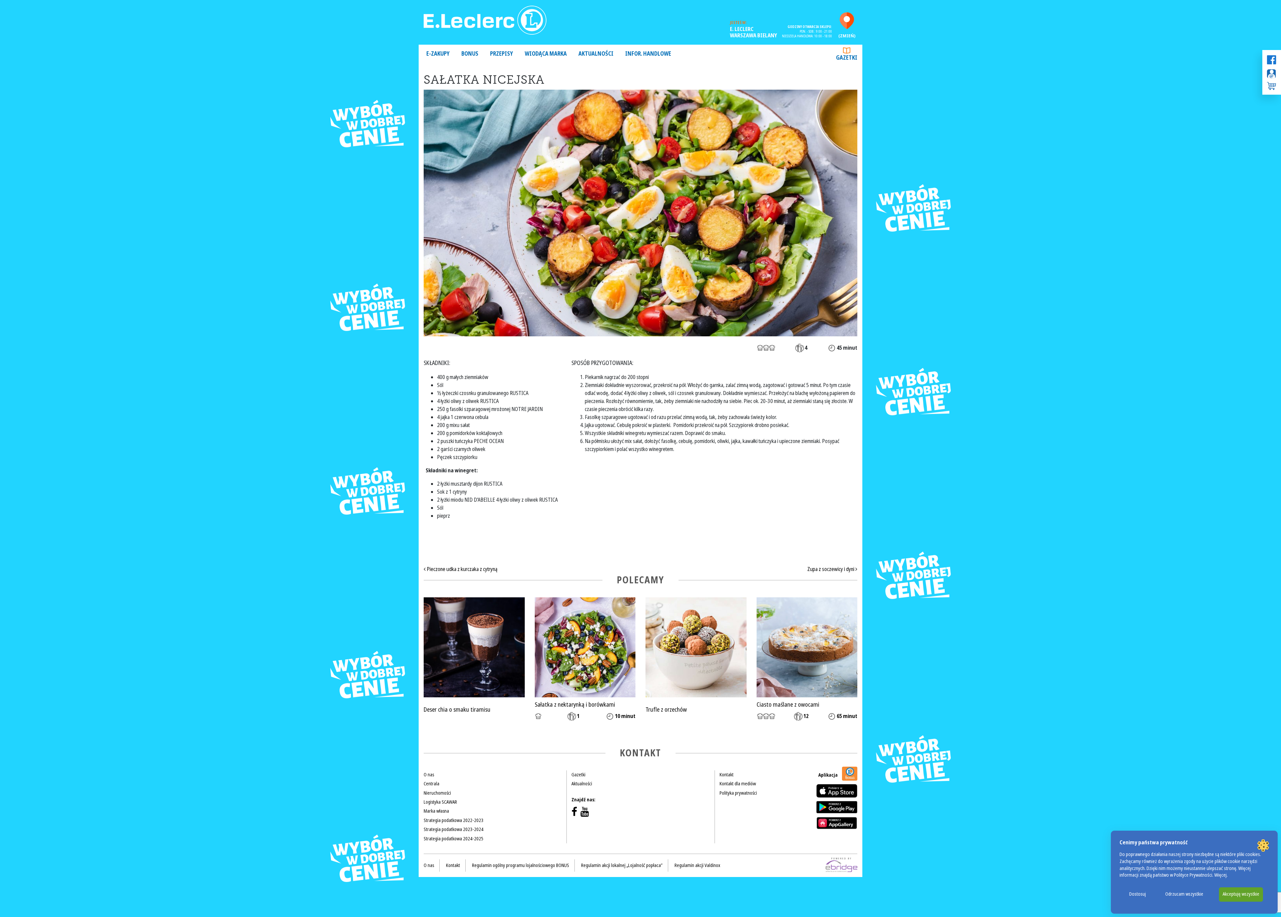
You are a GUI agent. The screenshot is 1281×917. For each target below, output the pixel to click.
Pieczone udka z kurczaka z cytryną (461, 569)
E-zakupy (438, 54)
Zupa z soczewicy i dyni (831, 569)
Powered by (841, 858)
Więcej (1220, 875)
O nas (429, 774)
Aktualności (595, 54)
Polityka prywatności (738, 793)
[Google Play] (836, 807)
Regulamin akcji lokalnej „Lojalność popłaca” (622, 865)
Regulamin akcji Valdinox (697, 865)
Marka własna (436, 811)
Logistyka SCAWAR (440, 802)
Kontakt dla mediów (738, 783)
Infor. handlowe (648, 54)
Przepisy (501, 54)
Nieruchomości (437, 793)
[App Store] (836, 791)
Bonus (469, 54)
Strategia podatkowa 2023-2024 (453, 829)
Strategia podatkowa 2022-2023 (453, 820)
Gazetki (846, 58)
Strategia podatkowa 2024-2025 (453, 838)
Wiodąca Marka (546, 54)
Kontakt (727, 774)
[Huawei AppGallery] (836, 823)
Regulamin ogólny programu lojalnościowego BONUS (520, 865)
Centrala (431, 783)
